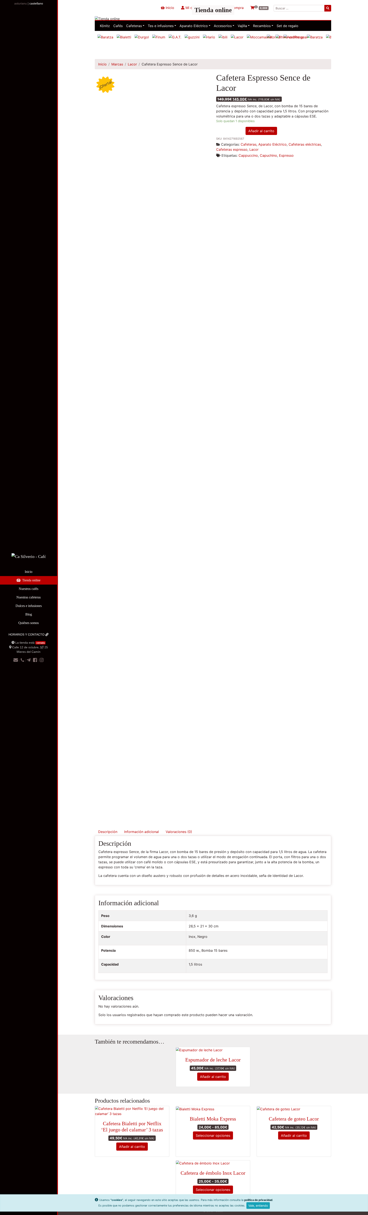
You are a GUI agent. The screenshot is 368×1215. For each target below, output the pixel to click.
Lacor (132, 64)
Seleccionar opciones (213, 1135)
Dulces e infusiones (29, 606)
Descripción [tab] (107, 832)
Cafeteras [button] (134, 26)
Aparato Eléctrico (272, 144)
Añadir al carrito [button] (213, 1077)
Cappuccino (248, 155)
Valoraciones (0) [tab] (179, 832)
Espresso (286, 155)
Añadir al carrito (261, 131)
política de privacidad (258, 1200)
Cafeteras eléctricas (305, 144)
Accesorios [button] (223, 26)
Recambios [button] (262, 26)
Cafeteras (248, 144)
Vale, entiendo (258, 1205)
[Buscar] (327, 8)
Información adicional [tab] (141, 832)
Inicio (28, 571)
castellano (36, 3)
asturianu (20, 3)
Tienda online (31, 580)
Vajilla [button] (242, 26)
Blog (28, 614)
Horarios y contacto (27, 634)
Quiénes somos (28, 623)
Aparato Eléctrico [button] (194, 26)
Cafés (118, 26)
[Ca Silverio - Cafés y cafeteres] (29, 560)
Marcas (117, 64)
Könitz (105, 26)
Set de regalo (287, 26)
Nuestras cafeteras (28, 597)
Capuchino (268, 155)
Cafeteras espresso (231, 149)
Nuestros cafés (28, 589)
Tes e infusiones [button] (161, 26)
